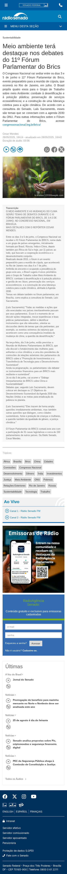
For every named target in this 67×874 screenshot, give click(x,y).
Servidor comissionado (16, 832)
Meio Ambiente (23, 479)
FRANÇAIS (36, 811)
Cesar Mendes (11, 133)
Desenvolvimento (13, 473)
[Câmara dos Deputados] (5, 805)
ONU (37, 479)
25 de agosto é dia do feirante (30, 720)
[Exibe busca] (59, 17)
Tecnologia (31, 491)
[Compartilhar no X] (61, 149)
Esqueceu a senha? (16, 643)
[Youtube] (32, 796)
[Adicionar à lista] (13, 149)
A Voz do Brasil (13, 674)
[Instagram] (24, 796)
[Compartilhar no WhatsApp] (47, 149)
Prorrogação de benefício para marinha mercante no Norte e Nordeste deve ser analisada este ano (36, 703)
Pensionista (9, 842)
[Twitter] (14, 796)
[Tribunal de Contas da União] (21, 805)
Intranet (10, 821)
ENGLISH (8, 811)
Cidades (48, 461)
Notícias (9, 694)
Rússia (52, 485)
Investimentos (54, 473)
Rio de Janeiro (37, 485)
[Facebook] (6, 796)
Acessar (35, 643)
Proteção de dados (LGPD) (18, 850)
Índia (40, 473)
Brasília (17, 461)
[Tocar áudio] (6, 149)
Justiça (7, 479)
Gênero (30, 473)
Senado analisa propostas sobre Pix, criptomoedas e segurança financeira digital (35, 744)
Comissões (10, 467)
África (7, 461)
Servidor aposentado (15, 837)
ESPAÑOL (21, 811)
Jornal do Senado (23, 679)
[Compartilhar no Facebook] (54, 149)
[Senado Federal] (33, 5)
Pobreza (48, 479)
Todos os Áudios (14, 779)
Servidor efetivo (12, 827)
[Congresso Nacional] (12, 805)
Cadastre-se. (30, 650)
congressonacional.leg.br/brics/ (22, 124)
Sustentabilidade (13, 491)
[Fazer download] (20, 149)
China (37, 461)
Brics (27, 461)
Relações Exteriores (14, 485)
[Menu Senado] (6, 5)
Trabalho (45, 491)
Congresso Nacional (30, 467)
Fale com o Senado (17, 855)
